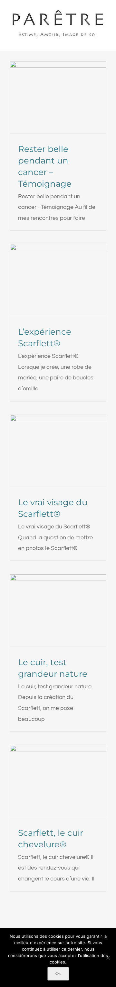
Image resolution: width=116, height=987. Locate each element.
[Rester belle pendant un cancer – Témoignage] (58, 97)
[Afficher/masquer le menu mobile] (103, 41)
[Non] (108, 957)
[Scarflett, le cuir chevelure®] (58, 781)
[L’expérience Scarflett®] (58, 280)
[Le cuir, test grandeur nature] (58, 610)
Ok (58, 973)
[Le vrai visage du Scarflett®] (58, 451)
